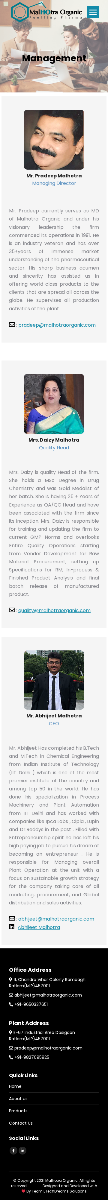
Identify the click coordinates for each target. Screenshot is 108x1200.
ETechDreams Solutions (65, 1191)
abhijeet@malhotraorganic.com (56, 918)
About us (18, 1099)
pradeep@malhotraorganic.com (57, 325)
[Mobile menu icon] (93, 12)
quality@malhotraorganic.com (54, 610)
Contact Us (21, 1123)
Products (18, 1111)
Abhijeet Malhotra (39, 927)
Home (15, 1086)
